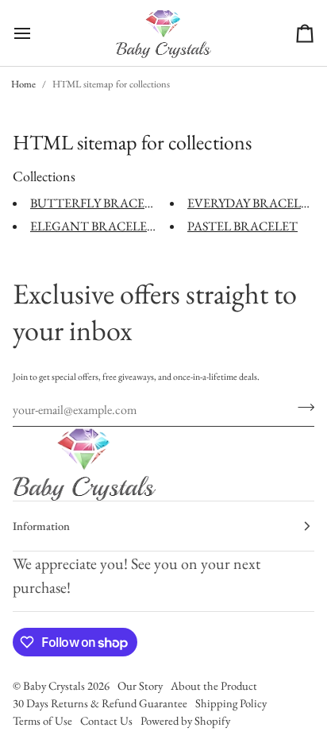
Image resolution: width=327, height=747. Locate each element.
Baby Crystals (55, 685)
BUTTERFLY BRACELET (98, 203)
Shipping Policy (231, 702)
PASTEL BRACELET (242, 226)
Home (23, 84)
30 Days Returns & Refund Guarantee (100, 702)
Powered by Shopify (185, 720)
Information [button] (41, 525)
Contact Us (106, 720)
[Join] (301, 407)
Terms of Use (42, 720)
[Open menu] (36, 33)
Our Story (140, 685)
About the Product (214, 685)
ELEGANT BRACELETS (95, 226)
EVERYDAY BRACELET (252, 203)
